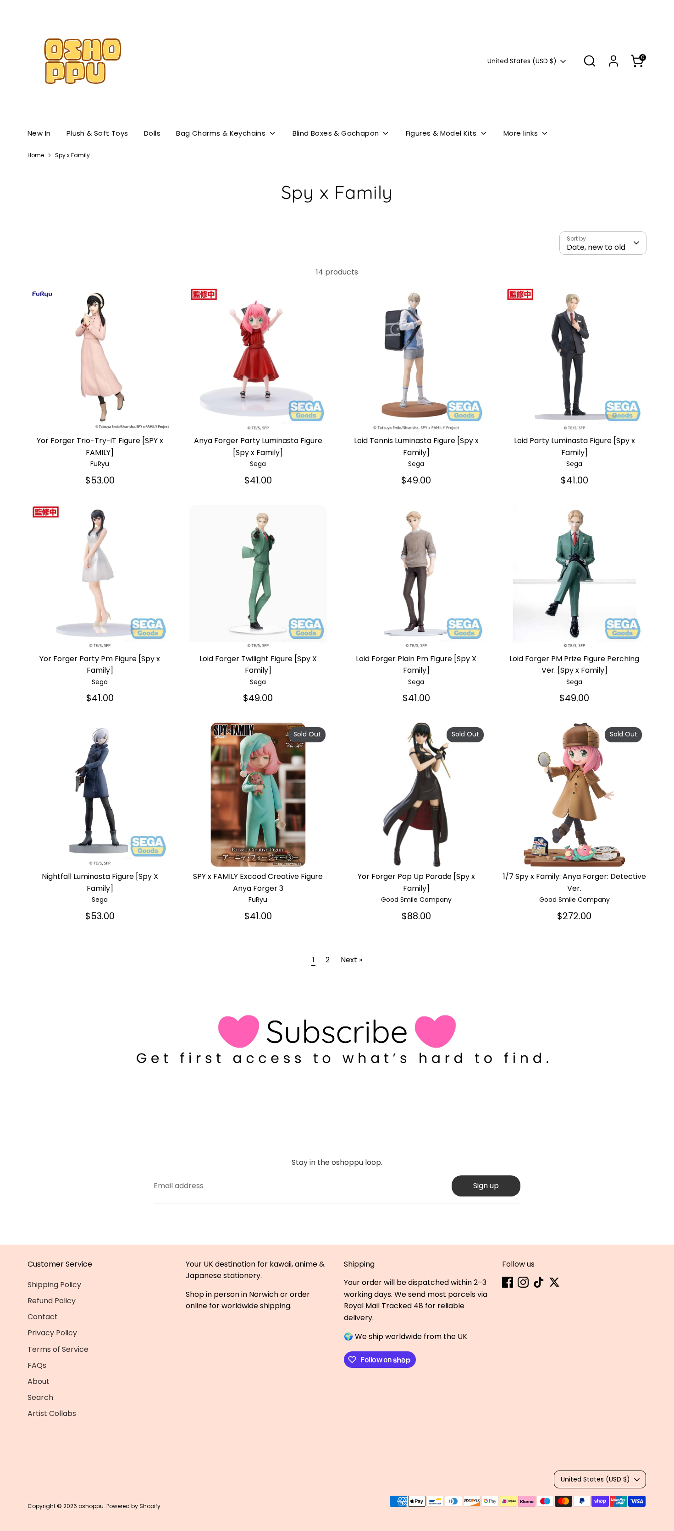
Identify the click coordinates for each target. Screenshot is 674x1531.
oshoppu (91, 1506)
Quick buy (100, 416)
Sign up (486, 1185)
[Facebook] (507, 1282)
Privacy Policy (52, 1333)
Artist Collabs (52, 1413)
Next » (351, 960)
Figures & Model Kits (442, 133)
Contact (43, 1317)
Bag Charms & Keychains (221, 133)
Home (36, 155)
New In (39, 133)
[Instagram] (523, 1282)
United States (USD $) (522, 61)
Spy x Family (72, 155)
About (39, 1381)
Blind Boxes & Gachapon (337, 133)
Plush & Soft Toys (97, 133)
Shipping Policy (54, 1284)
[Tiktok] (538, 1282)
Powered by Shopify (133, 1506)
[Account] (613, 61)
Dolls (152, 133)
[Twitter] (554, 1282)
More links (521, 133)
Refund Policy (52, 1300)
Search (40, 1397)
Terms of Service (58, 1349)
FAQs (37, 1365)
